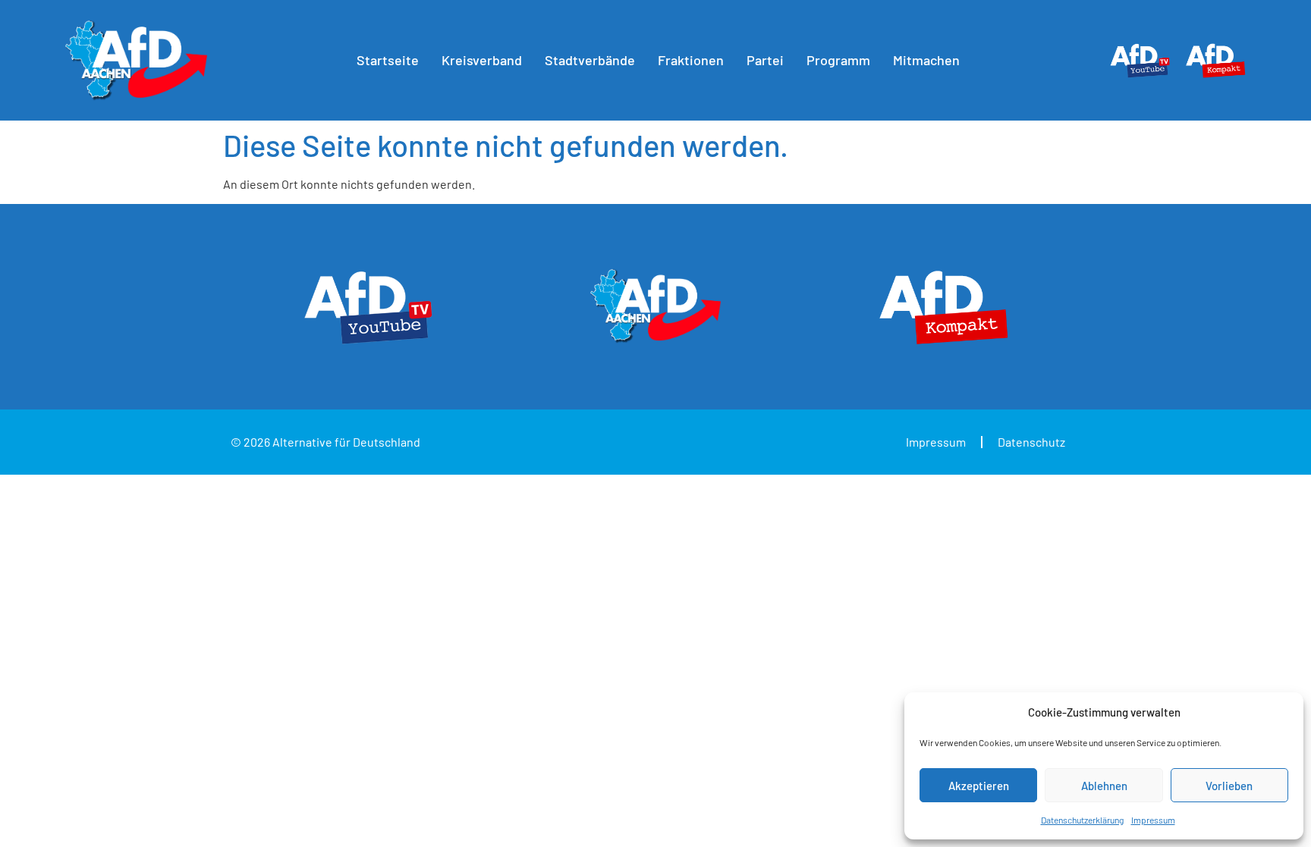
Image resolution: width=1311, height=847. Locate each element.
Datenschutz (1031, 441)
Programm (838, 60)
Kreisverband (482, 60)
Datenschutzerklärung (1082, 819)
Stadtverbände (590, 60)
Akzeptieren (978, 785)
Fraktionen (691, 60)
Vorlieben (1229, 785)
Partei (765, 60)
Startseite (388, 60)
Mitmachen (926, 60)
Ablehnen (1104, 785)
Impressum (1153, 819)
